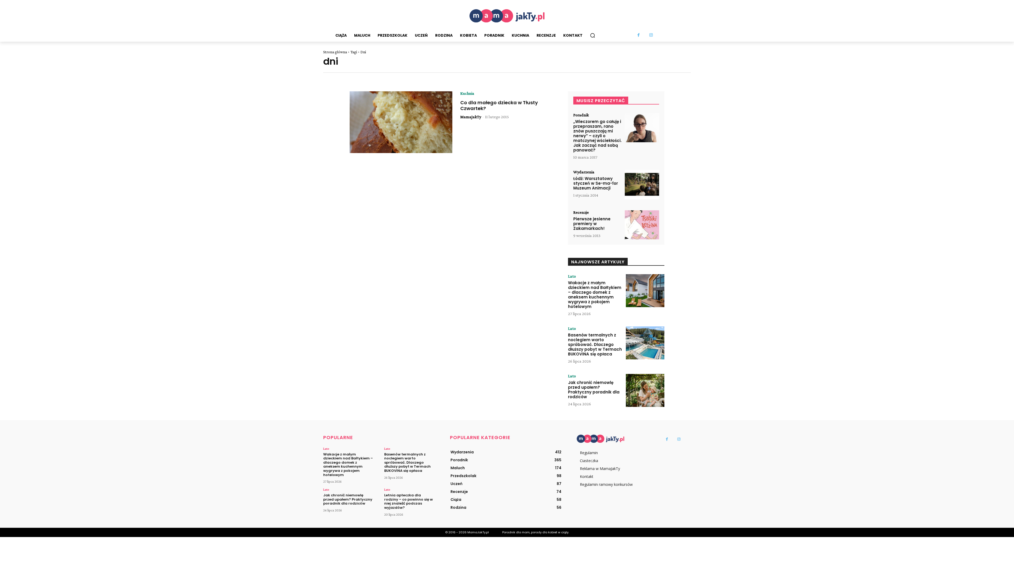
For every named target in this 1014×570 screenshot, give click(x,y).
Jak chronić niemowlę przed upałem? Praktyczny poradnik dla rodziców (593, 390)
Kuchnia (467, 93)
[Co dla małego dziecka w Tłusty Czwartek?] (401, 122)
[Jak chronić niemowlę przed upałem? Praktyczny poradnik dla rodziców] (645, 390)
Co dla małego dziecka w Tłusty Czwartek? (499, 105)
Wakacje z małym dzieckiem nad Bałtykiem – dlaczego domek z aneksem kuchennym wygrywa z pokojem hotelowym (594, 294)
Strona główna (335, 52)
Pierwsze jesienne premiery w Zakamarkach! (592, 223)
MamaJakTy (470, 117)
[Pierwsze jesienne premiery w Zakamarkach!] (642, 225)
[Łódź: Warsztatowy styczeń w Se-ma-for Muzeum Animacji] (642, 184)
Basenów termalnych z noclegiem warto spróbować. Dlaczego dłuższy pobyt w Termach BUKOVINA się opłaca (595, 344)
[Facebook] (639, 35)
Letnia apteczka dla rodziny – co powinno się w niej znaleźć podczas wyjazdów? (408, 501)
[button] (592, 35)
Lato (572, 276)
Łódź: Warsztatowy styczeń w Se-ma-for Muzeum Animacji (595, 183)
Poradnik (581, 115)
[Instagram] (651, 35)
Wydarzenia (583, 172)
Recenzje (581, 212)
